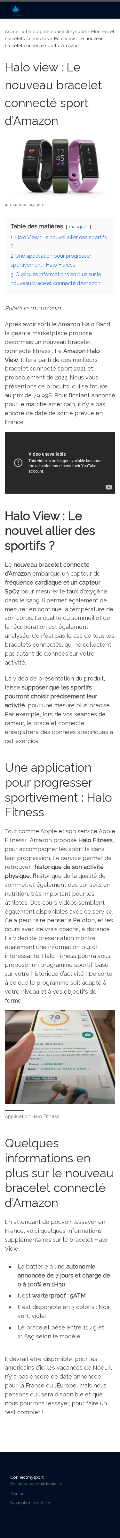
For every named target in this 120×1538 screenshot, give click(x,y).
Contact (18, 1493)
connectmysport (29, 204)
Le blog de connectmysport (56, 31)
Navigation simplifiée (30, 1502)
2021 (80, 368)
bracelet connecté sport (39, 368)
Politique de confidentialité (36, 1483)
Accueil (13, 31)
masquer (78, 226)
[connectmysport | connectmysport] (16, 9)
